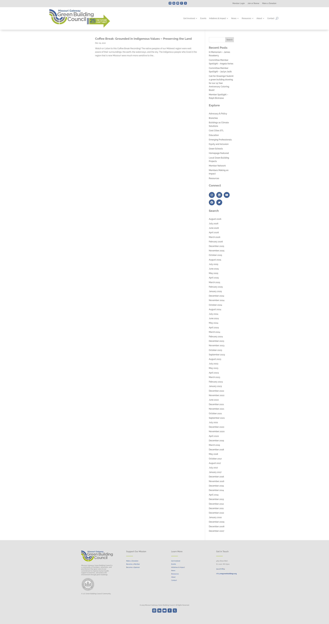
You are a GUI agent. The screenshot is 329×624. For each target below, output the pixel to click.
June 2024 (214, 318)
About (259, 18)
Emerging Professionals (220, 139)
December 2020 (216, 427)
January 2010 (215, 517)
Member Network (217, 166)
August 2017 (215, 463)
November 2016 (216, 481)
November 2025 (216, 250)
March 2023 (214, 377)
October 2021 (215, 413)
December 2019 (216, 440)
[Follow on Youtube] (177, 3)
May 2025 (213, 273)
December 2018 (216, 449)
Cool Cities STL (216, 130)
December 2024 (216, 296)
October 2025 (215, 255)
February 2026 (216, 241)
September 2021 (217, 418)
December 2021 (216, 404)
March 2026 (214, 237)
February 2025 (216, 287)
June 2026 (214, 228)
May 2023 (213, 368)
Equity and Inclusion (219, 144)
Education (214, 135)
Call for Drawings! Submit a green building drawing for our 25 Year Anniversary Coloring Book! (221, 83)
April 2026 (214, 232)
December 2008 (216, 526)
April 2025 (214, 277)
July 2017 (213, 467)
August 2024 (215, 309)
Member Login (238, 3)
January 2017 (215, 472)
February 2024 (216, 336)
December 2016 (216, 476)
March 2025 (214, 282)
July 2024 (213, 314)
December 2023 (216, 341)
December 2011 (216, 508)
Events (203, 18)
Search (229, 40)
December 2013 (216, 499)
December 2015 (216, 486)
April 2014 (213, 495)
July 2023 (213, 363)
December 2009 (216, 522)
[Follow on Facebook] (181, 3)
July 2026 (213, 223)
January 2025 (215, 291)
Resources (246, 18)
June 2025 (214, 269)
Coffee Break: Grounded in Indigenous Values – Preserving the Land (143, 38)
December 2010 (216, 513)
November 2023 (216, 345)
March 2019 (214, 445)
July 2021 (213, 422)
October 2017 (215, 458)
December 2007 (216, 531)
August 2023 (215, 359)
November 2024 (216, 300)
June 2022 (214, 400)
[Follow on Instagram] (170, 3)
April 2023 (214, 373)
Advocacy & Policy (218, 113)
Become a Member (133, 564)
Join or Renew (253, 3)
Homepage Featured (219, 153)
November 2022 (216, 395)
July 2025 (213, 264)
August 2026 (215, 219)
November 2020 (217, 431)
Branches (213, 118)
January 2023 (215, 386)
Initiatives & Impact (217, 18)
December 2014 (216, 490)
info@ (226, 574)
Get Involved (189, 18)
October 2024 (215, 305)
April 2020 (214, 436)
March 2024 (214, 332)
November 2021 (216, 409)
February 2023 (216, 382)
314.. (220, 569)
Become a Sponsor (133, 567)
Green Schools (216, 148)
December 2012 (216, 504)
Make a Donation (269, 3)
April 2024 (214, 327)
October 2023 (215, 350)
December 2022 (216, 391)
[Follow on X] (185, 3)
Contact (270, 18)
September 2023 (217, 354)
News (233, 18)
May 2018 (213, 454)
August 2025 (215, 260)
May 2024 (213, 323)
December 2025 (216, 246)
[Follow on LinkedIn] (173, 3)
